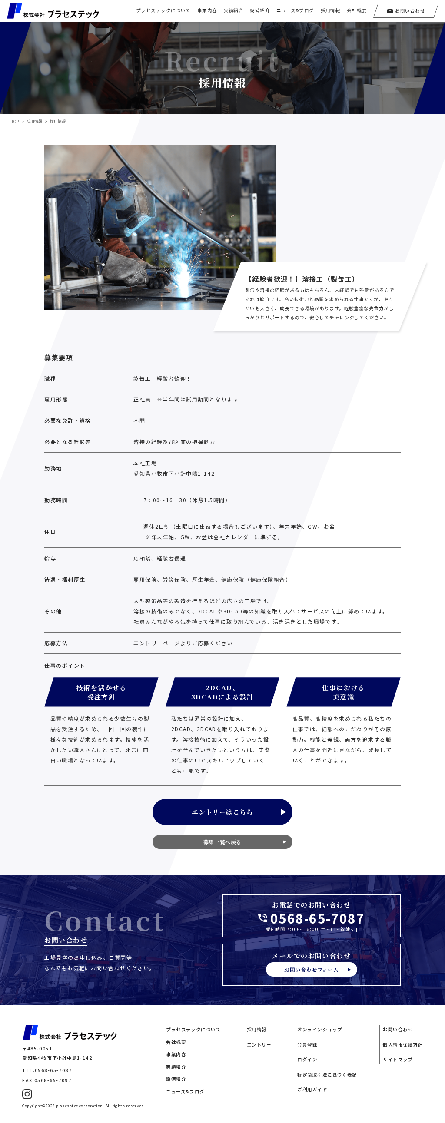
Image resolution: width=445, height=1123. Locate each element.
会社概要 (357, 10)
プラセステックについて (163, 10)
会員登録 (307, 1044)
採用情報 (331, 10)
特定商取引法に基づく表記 (327, 1074)
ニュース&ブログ (295, 10)
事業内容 (207, 10)
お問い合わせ (398, 1029)
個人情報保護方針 (403, 1044)
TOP (15, 121)
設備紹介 (260, 10)
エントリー (259, 1044)
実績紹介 (234, 10)
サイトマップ (398, 1059)
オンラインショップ (319, 1029)
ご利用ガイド (312, 1089)
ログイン (307, 1059)
